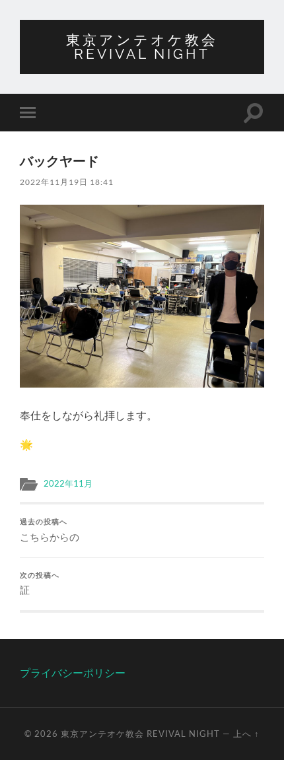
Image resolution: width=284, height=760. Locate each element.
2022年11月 (68, 483)
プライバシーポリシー (72, 672)
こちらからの (49, 530)
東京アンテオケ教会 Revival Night (142, 47)
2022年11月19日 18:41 (67, 182)
